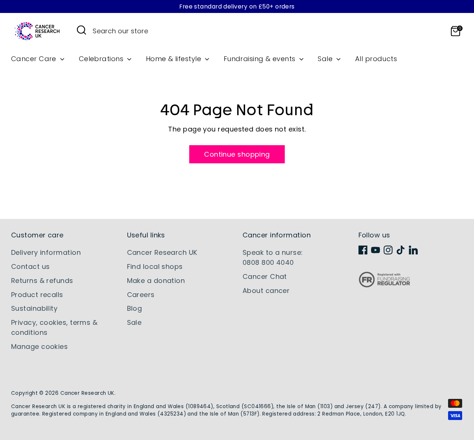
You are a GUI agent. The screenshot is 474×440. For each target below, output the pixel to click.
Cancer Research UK (162, 252)
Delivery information (46, 252)
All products (376, 58)
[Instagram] (388, 250)
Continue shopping (237, 154)
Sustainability (34, 308)
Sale (326, 58)
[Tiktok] (400, 250)
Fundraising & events (260, 58)
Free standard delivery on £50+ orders (237, 6)
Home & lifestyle (174, 58)
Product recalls (37, 294)
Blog (134, 308)
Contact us (30, 266)
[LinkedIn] (413, 250)
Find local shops (155, 266)
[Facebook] (362, 250)
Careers (141, 294)
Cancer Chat (265, 276)
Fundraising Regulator (384, 285)
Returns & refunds (42, 280)
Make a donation (156, 280)
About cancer (266, 290)
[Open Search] (81, 30)
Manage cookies (39, 346)
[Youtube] (375, 250)
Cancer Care (34, 58)
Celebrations (102, 58)
